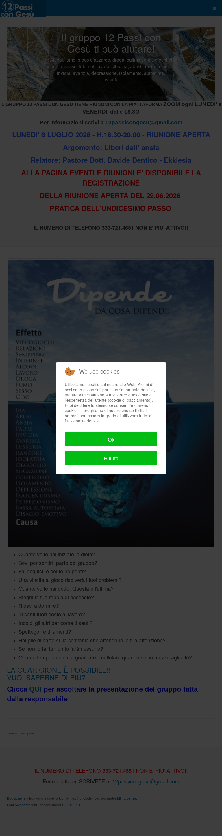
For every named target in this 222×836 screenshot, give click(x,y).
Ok (111, 439)
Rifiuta (111, 458)
